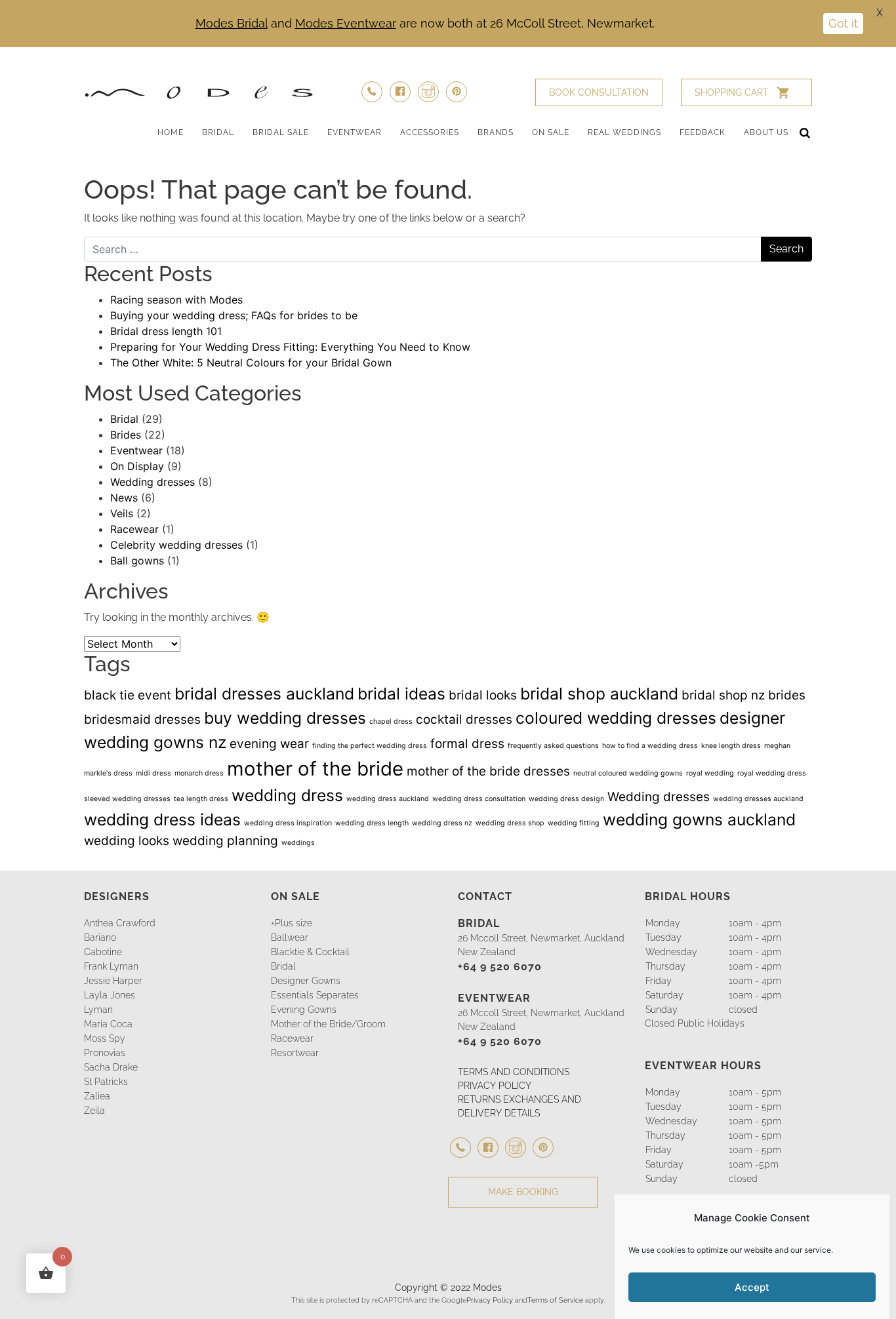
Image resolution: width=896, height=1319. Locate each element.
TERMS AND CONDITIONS (513, 1072)
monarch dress (199, 773)
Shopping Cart (732, 92)
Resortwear (295, 1053)
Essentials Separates (315, 995)
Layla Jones (109, 995)
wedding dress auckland (387, 799)
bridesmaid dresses (142, 719)
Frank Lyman (111, 966)
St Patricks (106, 1081)
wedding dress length (372, 823)
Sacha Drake (111, 1067)
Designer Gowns (305, 980)
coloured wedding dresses (616, 718)
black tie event (127, 695)
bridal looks (483, 695)
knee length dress (731, 745)
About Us (766, 132)
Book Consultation (599, 92)
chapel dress (391, 721)
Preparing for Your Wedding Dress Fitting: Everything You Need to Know (290, 346)
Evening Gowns (303, 1009)
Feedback (702, 132)
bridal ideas (401, 693)
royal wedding (710, 773)
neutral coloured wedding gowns (628, 773)
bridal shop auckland (599, 693)
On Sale (550, 132)
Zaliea (97, 1096)
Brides (125, 434)
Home (170, 132)
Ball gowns (137, 560)
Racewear (134, 529)
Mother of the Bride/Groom (328, 1024)
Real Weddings (624, 132)
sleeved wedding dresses (127, 799)
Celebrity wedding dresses (176, 544)
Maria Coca (108, 1024)
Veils (121, 513)
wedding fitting (574, 823)
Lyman (98, 1009)
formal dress (467, 743)
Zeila (94, 1110)
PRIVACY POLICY (494, 1085)
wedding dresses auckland (758, 799)
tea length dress (201, 799)
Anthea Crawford (119, 923)
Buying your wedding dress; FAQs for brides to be (233, 315)
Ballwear (289, 937)
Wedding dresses (152, 481)
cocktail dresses (464, 719)
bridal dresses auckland (264, 693)
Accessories (429, 132)
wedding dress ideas (162, 819)
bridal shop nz (723, 695)
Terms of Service (555, 1300)
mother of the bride (315, 768)
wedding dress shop (510, 823)
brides (786, 695)
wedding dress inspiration (288, 823)
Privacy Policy (489, 1300)
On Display (137, 466)
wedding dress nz (442, 823)
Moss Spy (104, 1038)
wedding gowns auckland (699, 819)
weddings (298, 842)
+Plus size (291, 923)
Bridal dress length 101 (166, 331)
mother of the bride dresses (488, 771)
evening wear (269, 743)
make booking (523, 1192)
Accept (752, 1287)
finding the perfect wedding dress (369, 745)
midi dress (153, 773)
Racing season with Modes (176, 299)
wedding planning (225, 840)
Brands (496, 132)
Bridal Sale (281, 132)
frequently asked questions (553, 745)
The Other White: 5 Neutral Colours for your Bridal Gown (251, 362)
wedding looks (126, 840)
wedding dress (287, 795)
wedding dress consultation (478, 799)
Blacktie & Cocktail (310, 952)
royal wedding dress (771, 773)
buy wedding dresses (285, 718)
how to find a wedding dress (650, 745)
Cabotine (103, 952)
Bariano (100, 937)
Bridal (218, 132)
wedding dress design (566, 799)
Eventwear (354, 132)
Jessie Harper (113, 980)
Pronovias (104, 1053)
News (124, 497)
